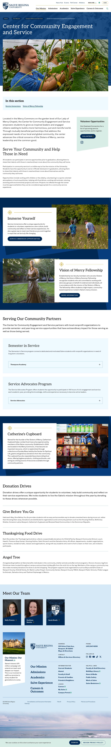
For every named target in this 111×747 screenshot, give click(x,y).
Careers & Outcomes (95, 9)
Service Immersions (13, 106)
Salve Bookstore (92, 683)
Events (66, 2)
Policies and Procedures (88, 701)
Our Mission (41, 9)
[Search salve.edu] (107, 9)
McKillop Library (92, 671)
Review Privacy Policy (93, 742)
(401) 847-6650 (92, 646)
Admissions (53, 9)
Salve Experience (77, 9)
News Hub (59, 2)
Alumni (61, 671)
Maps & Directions (65, 651)
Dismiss (74, 742)
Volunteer (87, 136)
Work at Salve (91, 680)
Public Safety (91, 677)
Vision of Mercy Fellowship (33, 106)
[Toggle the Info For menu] (95, 3)
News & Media (91, 674)
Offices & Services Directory (69, 657)
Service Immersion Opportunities (25, 239)
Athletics (82, 2)
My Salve (61, 689)
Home (6, 18)
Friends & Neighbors (66, 680)
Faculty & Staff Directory (95, 668)
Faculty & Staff (64, 674)
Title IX (59, 701)
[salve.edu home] (16, 6)
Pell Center (74, 2)
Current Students (65, 668)
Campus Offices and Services (34, 18)
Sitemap (27, 703)
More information (69, 295)
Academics (64, 9)
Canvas (61, 686)
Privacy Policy (71, 701)
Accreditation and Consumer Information (39, 701)
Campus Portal (64, 693)
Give (105, 2)
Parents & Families (65, 677)
